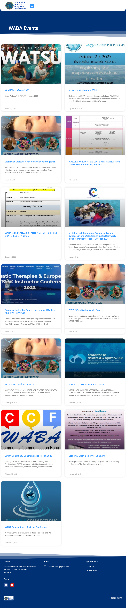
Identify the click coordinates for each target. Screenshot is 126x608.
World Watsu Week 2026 (17, 90)
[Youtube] (12, 585)
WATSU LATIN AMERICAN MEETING (86, 384)
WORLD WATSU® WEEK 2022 (19, 384)
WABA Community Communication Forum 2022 (28, 456)
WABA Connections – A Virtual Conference (26, 527)
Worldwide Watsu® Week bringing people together (30, 161)
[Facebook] (6, 585)
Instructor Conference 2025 (83, 90)
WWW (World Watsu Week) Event (85, 310)
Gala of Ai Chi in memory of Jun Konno (88, 456)
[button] (32, 6)
